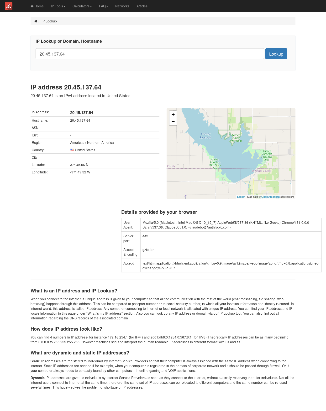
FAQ (102, 6)
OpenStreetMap (270, 196)
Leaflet (241, 196)
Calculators (81, 6)
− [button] (173, 122)
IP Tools (57, 6)
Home (39, 6)
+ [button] (173, 114)
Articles (142, 6)
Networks (122, 6)
